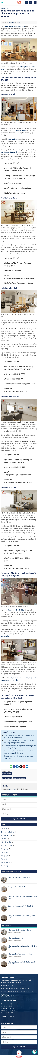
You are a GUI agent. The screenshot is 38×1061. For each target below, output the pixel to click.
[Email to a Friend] (20, 766)
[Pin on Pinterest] (23, 766)
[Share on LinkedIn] (27, 766)
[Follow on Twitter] (8, 995)
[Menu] (2, 2)
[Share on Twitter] (17, 766)
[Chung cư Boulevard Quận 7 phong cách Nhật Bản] (4, 918)
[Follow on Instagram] (5, 995)
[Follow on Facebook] (2, 995)
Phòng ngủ (4, 856)
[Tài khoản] (30, 2)
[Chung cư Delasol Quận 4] (4, 889)
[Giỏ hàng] (35, 2)
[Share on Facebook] (14, 766)
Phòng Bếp (4, 849)
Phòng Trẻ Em (5, 862)
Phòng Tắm (4, 859)
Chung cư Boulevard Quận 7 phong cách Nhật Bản (21, 917)
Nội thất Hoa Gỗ (21, 130)
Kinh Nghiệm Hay (6, 8)
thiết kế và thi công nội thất (15, 26)
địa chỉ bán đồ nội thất (16, 610)
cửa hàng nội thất (7, 778)
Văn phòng (4, 866)
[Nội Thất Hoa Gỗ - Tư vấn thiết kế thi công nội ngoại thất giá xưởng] (19, 2)
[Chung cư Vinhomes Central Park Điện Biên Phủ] (4, 899)
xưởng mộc (5, 636)
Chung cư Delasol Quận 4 (16, 887)
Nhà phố (4, 839)
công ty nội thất (13, 139)
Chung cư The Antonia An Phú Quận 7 (20, 906)
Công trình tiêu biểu (7, 832)
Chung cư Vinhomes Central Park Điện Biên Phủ (22, 898)
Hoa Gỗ (19, 22)
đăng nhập (12, 789)
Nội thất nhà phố (6, 845)
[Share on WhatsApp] (11, 766)
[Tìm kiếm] (26, 2)
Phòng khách (5, 852)
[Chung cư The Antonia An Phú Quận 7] (4, 908)
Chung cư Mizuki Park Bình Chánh (19, 877)
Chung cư (4, 829)
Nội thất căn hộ (6, 842)
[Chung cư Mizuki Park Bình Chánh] (4, 880)
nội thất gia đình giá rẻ (9, 152)
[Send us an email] (12, 995)
